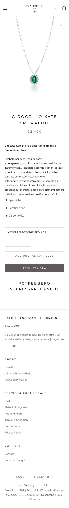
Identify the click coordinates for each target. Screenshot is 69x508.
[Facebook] (6, 346)
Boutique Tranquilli (16, 460)
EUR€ (20, 476)
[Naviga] (5, 8)
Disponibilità (16, 215)
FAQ (7, 401)
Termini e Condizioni (16, 420)
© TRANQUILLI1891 (34, 485)
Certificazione (16, 208)
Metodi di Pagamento (17, 407)
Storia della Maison (16, 380)
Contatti (9, 454)
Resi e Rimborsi (14, 413)
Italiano (41, 476)
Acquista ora (34, 268)
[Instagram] (14, 346)
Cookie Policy (13, 426)
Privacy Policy (13, 432)
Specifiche (15, 200)
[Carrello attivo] (64, 8)
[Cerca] (57, 8)
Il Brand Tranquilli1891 (18, 373)
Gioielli (9, 367)
